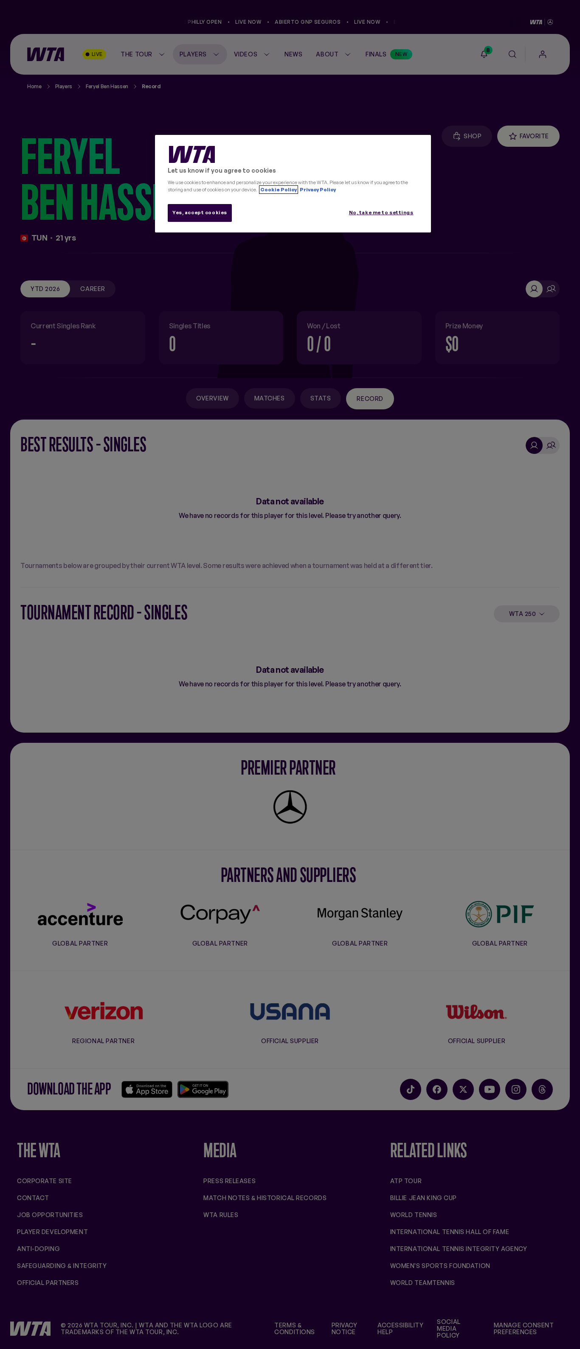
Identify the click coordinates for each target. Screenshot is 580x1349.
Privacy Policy (317, 190)
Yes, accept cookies (199, 213)
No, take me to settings (381, 213)
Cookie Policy (278, 190)
